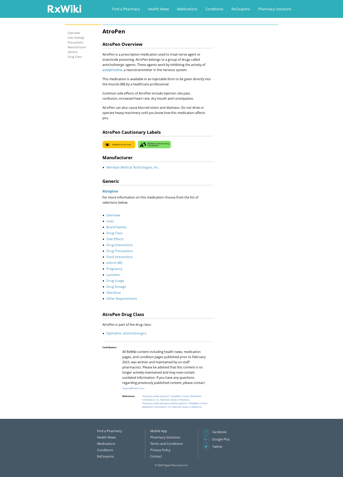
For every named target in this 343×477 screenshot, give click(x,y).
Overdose (113, 292)
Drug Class (114, 233)
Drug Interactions (119, 245)
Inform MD (114, 263)
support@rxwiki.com (133, 388)
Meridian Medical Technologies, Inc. (132, 167)
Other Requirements (121, 298)
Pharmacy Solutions (275, 9)
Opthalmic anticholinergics (126, 333)
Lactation (113, 275)
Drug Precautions (119, 251)
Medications (187, 9)
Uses (110, 221)
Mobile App (158, 431)
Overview (113, 215)
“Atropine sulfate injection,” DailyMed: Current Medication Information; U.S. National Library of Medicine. (172, 398)
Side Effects (115, 239)
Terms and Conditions (166, 443)
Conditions (214, 9)
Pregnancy (114, 269)
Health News (158, 9)
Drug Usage (115, 280)
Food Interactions (119, 257)
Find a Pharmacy (126, 9)
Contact (156, 456)
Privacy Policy (160, 450)
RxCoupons (240, 9)
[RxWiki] (64, 8)
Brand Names (116, 227)
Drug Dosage (116, 286)
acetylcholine (112, 70)
